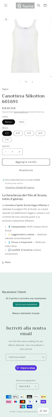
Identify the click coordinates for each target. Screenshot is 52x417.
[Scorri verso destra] (32, 82)
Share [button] (8, 262)
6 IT (40, 133)
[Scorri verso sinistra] (19, 82)
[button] (6, 5)
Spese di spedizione (21, 112)
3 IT (7, 133)
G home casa (21, 412)
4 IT (18, 133)
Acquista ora (26, 170)
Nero (23, 123)
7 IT (7, 140)
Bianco (8, 122)
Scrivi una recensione (26, 304)
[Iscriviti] (43, 357)
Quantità (5, 146)
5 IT (29, 133)
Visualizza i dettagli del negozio (19, 187)
